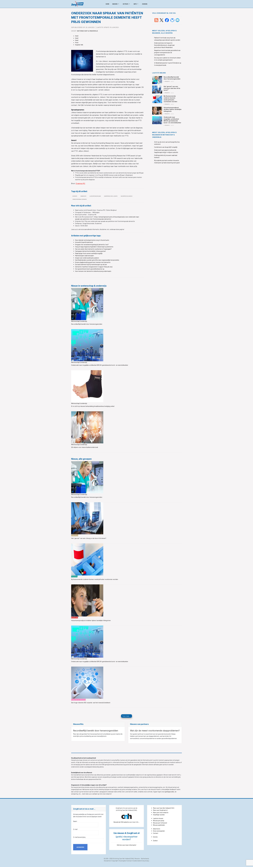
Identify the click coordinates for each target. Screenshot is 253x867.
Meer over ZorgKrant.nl (160, 810)
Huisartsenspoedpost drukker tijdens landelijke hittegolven (91, 620)
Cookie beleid (137, 861)
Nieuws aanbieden (159, 825)
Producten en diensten (78, 700)
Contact (155, 833)
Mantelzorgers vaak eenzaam (84, 255)
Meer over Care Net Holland (161, 808)
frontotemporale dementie (79, 199)
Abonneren (80, 847)
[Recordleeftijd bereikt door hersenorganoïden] (87, 304)
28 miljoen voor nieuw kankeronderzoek (84, 447)
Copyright (115, 861)
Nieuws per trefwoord (160, 823)
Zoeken (155, 840)
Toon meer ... (126, 716)
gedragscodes (169, 792)
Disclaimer (107, 861)
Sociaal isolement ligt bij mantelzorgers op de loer (91, 264)
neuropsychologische (126, 196)
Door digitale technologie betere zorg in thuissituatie (92, 240)
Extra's (155, 837)
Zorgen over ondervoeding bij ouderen (87, 258)
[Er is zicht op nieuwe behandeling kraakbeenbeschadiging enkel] (87, 386)
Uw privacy (145, 861)
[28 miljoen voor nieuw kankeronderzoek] (87, 427)
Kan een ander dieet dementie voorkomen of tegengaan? (93, 249)
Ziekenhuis (74, 535)
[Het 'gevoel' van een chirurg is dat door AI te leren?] (87, 518)
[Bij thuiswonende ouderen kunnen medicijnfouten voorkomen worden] (87, 559)
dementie (74, 196)
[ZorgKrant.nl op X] (161, 20)
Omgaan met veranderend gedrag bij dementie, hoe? (92, 244)
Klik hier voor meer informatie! (126, 845)
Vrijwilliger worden (159, 815)
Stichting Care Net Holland (121, 858)
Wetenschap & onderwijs (87, 31)
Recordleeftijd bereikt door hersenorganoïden (86, 324)
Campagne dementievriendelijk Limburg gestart (90, 251)
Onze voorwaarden (159, 831)
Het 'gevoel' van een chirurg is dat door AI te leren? (88, 538)
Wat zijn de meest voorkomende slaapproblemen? (155, 730)
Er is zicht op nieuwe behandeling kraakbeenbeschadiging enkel (92, 406)
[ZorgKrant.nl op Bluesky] (172, 20)
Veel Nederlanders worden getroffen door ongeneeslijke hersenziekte (97, 260)
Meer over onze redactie (160, 812)
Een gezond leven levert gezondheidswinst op (89, 269)
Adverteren (156, 829)
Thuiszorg (74, 576)
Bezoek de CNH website (121, 822)
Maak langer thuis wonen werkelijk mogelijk (88, 253)
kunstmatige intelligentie (111, 196)
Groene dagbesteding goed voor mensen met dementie (92, 262)
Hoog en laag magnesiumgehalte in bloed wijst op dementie (94, 247)
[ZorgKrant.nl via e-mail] (177, 20)
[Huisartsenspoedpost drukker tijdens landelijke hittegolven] (87, 600)
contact (95, 794)
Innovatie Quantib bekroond (84, 242)
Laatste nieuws (158, 818)
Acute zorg (74, 617)
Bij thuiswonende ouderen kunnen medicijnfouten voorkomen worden (94, 579)
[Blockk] (77, 4)
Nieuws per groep (158, 820)
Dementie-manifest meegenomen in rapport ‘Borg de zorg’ (93, 267)
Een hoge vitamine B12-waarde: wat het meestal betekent (90, 703)
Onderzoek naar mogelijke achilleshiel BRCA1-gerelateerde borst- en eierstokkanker (99, 365)
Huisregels (122, 861)
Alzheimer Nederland (95, 196)
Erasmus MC (80, 183)
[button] (116, 4)
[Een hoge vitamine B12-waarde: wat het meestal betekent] (87, 682)
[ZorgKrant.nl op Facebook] (167, 20)
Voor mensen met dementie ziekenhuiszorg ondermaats (93, 271)
